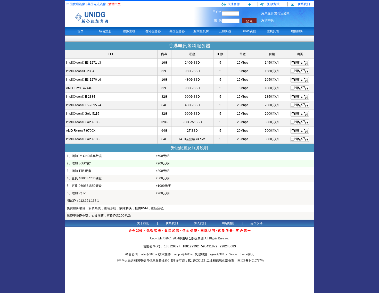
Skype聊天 (247, 254)
